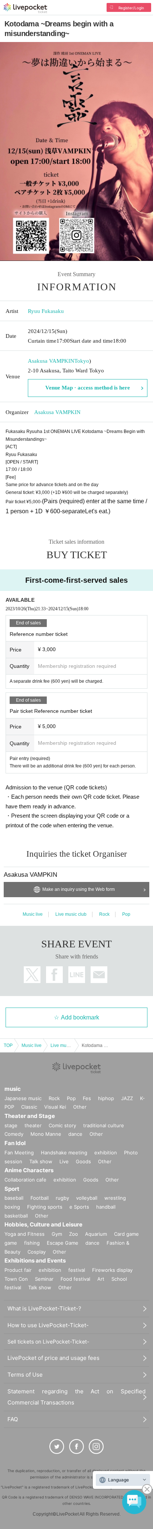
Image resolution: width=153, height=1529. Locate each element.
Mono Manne (45, 1134)
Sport (11, 1188)
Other (80, 1107)
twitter (32, 974)
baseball (13, 1198)
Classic (29, 1107)
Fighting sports (44, 1207)
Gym (57, 1234)
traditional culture (103, 1125)
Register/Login (131, 8)
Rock (104, 914)
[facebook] (76, 1446)
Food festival (75, 1279)
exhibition (105, 1152)
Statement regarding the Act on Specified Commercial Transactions (76, 1397)
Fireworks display (112, 1270)
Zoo (73, 1234)
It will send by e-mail (99, 974)
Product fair (18, 1270)
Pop (126, 914)
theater (33, 1125)
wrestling (115, 1198)
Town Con (16, 1279)
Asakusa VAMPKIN (51, 361)
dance (75, 1134)
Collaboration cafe (25, 1180)
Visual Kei (55, 1107)
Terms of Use (25, 1374)
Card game (126, 1234)
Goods (83, 1161)
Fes (87, 1098)
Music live (33, 914)
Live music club (71, 914)
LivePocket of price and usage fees (53, 1357)
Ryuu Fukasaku (46, 311)
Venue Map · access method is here (87, 388)
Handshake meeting (64, 1152)
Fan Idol (15, 1143)
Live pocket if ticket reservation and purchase (25, 8)
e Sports (79, 1207)
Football (39, 1198)
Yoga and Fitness (24, 1234)
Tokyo (81, 361)
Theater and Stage (29, 1115)
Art (100, 1279)
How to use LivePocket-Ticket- (48, 1325)
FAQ (12, 1419)
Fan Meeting (19, 1152)
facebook (54, 974)
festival (76, 1270)
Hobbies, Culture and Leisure (43, 1224)
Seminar (44, 1279)
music (12, 1088)
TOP (8, 1045)
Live (64, 1161)
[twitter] (56, 1446)
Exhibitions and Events (35, 1260)
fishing (32, 1243)
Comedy (13, 1134)
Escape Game (62, 1243)
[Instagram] (96, 1446)
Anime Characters (28, 1170)
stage (10, 1125)
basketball (16, 1216)
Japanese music (23, 1098)
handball (105, 1207)
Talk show (40, 1161)
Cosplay (36, 1252)
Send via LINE (76, 974)
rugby (62, 1198)
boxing (12, 1207)
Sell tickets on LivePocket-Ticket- (48, 1341)
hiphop (106, 1098)
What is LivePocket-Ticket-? (44, 1308)
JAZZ (127, 1098)
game (10, 1243)
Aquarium (96, 1234)
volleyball (86, 1198)
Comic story (62, 1125)
